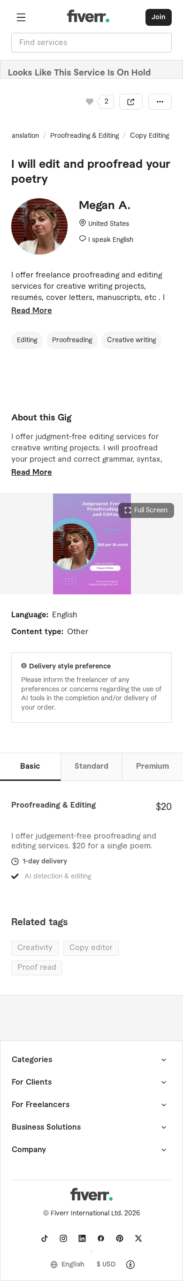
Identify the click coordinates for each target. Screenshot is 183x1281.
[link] (44, 1238)
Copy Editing (149, 136)
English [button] (72, 1264)
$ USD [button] (106, 1264)
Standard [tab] (91, 766)
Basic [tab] (30, 766)
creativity (35, 947)
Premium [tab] (152, 766)
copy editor (91, 947)
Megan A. (104, 205)
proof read (36, 967)
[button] (21, 17)
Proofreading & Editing (84, 136)
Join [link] (159, 17)
